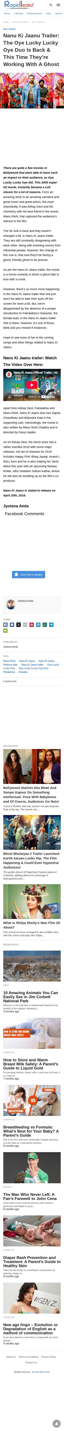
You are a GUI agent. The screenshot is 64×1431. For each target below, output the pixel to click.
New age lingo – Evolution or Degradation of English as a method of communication (30, 1329)
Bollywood (38, 22)
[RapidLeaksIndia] (18, 4)
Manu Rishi (9, 660)
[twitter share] (18, 624)
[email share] (25, 625)
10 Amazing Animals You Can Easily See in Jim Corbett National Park (30, 997)
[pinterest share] (32, 625)
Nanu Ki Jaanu (27, 660)
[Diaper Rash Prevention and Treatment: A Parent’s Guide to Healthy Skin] (32, 1230)
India (48, 13)
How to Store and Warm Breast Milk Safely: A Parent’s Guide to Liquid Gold (30, 1064)
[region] (32, 138)
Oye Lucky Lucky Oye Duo (33, 668)
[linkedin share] (38, 625)
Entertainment (34, 13)
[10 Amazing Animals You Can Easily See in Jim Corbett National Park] (32, 966)
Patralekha (9, 672)
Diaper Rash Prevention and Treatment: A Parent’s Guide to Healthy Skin (32, 1261)
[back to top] (57, 1424)
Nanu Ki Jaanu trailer (32, 664)
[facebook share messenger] (12, 625)
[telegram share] (51, 625)
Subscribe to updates (31, 574)
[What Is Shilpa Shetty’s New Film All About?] (32, 901)
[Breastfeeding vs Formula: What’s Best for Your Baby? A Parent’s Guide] (32, 1100)
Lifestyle (18, 13)
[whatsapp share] (45, 625)
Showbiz (23, 672)
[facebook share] (5, 625)
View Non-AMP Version (41, 1372)
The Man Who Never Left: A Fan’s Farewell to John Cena (30, 1196)
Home (7, 13)
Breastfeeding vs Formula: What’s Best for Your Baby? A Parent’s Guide (31, 1131)
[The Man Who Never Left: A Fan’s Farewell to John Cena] (32, 1167)
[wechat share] (5, 630)
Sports (58, 13)
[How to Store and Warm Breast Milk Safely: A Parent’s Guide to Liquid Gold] (32, 1033)
